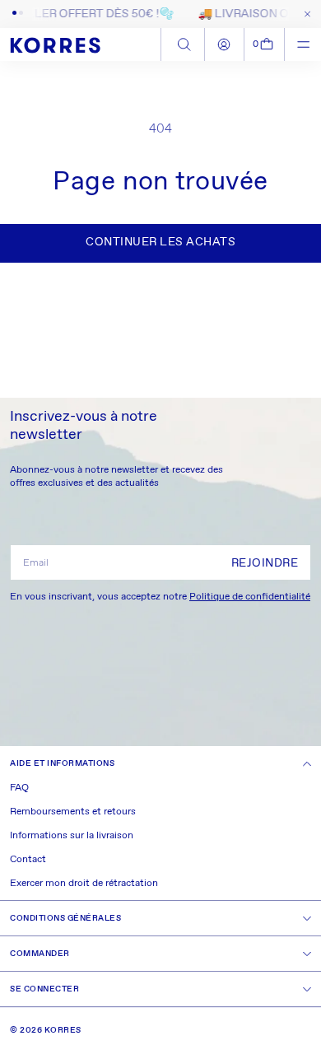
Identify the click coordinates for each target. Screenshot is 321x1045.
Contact (28, 859)
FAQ (19, 788)
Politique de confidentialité (249, 597)
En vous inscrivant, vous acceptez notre (160, 597)
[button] (264, 44)
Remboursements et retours (73, 812)
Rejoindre (265, 563)
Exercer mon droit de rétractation (84, 883)
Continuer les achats (160, 242)
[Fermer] (304, 14)
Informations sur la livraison (71, 835)
